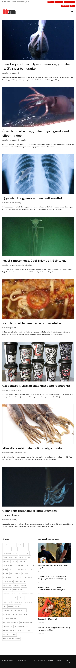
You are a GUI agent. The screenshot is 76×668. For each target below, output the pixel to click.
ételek (27, 565)
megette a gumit (9, 594)
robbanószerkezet (9, 610)
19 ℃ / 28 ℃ (6, 2)
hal (33, 565)
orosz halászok (8, 565)
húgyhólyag (18, 577)
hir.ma (9, 660)
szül (14, 549)
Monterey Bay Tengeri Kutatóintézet (16, 553)
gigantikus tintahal (10, 618)
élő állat (12, 569)
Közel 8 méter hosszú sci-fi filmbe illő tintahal (34, 260)
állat (5, 557)
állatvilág (27, 614)
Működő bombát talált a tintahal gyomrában (33, 448)
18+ (13, 202)
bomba (10, 606)
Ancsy (9, 328)
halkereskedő (17, 614)
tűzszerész (22, 610)
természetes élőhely (25, 630)
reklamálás (7, 590)
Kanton (17, 606)
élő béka (25, 573)
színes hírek (13, 557)
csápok (14, 561)
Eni (8, 73)
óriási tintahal (24, 557)
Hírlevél (70, 663)
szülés (5, 545)
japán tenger (7, 626)
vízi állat (19, 565)
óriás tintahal (20, 581)
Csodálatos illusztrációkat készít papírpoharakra (36, 385)
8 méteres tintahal (26, 622)
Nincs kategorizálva (18, 265)
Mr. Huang (6, 614)
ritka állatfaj (8, 581)
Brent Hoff (7, 549)
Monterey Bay (23, 549)
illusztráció (7, 602)
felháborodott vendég (25, 594)
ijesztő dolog (15, 573)
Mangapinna (7, 585)
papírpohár (28, 602)
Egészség (18, 202)
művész (21, 598)
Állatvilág (23, 140)
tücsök (5, 573)
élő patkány (7, 577)
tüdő (5, 569)
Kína (4, 606)
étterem (16, 585)
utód (26, 545)
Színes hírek (15, 73)
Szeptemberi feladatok (47, 619)
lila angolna (22, 569)
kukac (31, 569)
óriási (20, 545)
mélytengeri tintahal (10, 622)
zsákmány (6, 561)
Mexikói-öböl (29, 577)
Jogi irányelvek (51, 660)
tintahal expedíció (9, 630)
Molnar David (11, 453)
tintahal (13, 545)
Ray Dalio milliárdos (21, 626)
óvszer (23, 585)
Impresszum (41, 660)
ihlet (27, 598)
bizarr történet (18, 590)
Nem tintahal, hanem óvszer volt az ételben (32, 323)
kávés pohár (18, 602)
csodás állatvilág (9, 634)
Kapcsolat (69, 660)
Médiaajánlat (61, 660)
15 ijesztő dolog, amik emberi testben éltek (32, 198)
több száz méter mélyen (11, 639)
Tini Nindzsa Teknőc (10, 598)
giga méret (23, 561)
